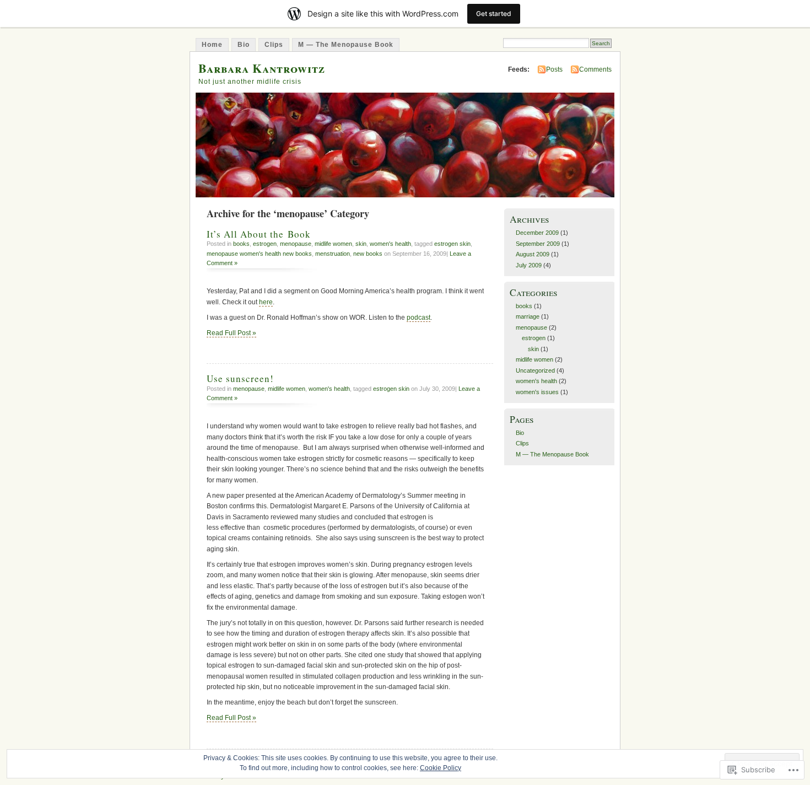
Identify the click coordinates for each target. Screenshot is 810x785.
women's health (390, 243)
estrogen (265, 243)
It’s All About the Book (259, 234)
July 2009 (529, 265)
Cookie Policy (440, 768)
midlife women (333, 243)
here (266, 302)
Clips (273, 45)
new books (367, 253)
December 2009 (537, 232)
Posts (554, 69)
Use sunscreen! (240, 378)
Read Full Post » (231, 333)
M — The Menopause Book (345, 45)
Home (212, 45)
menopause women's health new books (259, 253)
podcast (418, 317)
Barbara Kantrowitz (261, 68)
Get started (493, 13)
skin (360, 243)
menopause (295, 243)
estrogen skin (452, 243)
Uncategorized (535, 370)
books (241, 243)
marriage (527, 316)
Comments (595, 69)
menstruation (332, 253)
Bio (243, 45)
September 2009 (538, 243)
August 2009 (532, 254)
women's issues (537, 392)
